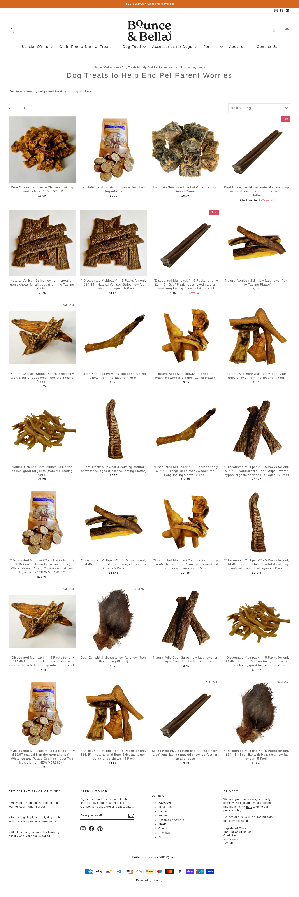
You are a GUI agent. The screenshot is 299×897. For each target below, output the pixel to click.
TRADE (163, 824)
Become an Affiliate (171, 820)
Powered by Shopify (149, 880)
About (162, 837)
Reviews (164, 832)
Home (98, 67)
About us (238, 47)
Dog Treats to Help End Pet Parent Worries (150, 67)
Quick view (42, 178)
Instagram (165, 806)
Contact (163, 828)
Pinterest (164, 811)
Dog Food (132, 47)
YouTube (164, 815)
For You (211, 47)
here (249, 806)
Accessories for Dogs (172, 47)
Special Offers (35, 47)
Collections (111, 67)
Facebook (165, 802)
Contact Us (267, 47)
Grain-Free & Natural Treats (86, 47)
